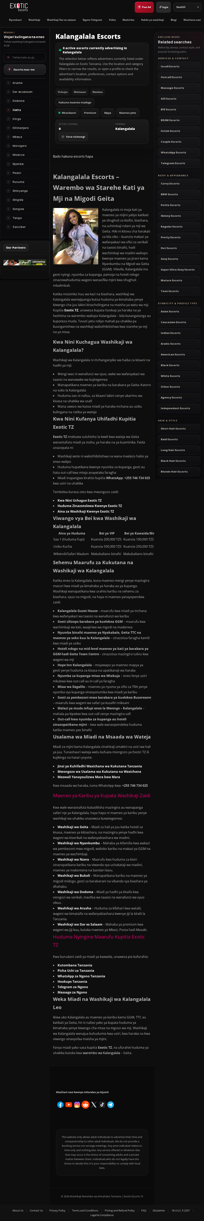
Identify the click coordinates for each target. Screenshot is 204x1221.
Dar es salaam (22, 92)
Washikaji (34, 20)
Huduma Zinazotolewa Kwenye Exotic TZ (90, 506)
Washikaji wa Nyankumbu (79, 843)
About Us (17, 1210)
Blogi (174, 20)
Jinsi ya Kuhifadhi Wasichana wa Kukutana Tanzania (100, 766)
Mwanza (19, 155)
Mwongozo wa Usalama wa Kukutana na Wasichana (99, 771)
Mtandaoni (69, 113)
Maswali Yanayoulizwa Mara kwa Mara (89, 777)
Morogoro (19, 146)
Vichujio (63, 92)
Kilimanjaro (21, 128)
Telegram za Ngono (73, 987)
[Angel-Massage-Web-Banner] (24, 264)
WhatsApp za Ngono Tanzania (81, 976)
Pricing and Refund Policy (120, 1210)
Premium (90, 113)
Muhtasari (80, 92)
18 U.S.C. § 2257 (181, 1210)
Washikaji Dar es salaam (61, 20)
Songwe (18, 209)
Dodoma (19, 101)
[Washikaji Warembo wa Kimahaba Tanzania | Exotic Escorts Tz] (18, 7)
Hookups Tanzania (72, 981)
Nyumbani (15, 20)
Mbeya (17, 137)
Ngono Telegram (92, 20)
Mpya (107, 113)
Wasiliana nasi (192, 20)
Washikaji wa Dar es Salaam (80, 924)
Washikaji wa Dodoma (75, 892)
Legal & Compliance (102, 1215)
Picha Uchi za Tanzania (76, 970)
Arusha (18, 83)
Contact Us (36, 1210)
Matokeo (97, 92)
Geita (17, 110)
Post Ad (144, 7)
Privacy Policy (57, 1210)
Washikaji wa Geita (73, 827)
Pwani (17, 173)
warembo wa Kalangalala (101, 1053)
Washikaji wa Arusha (74, 908)
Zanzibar (19, 227)
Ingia (165, 7)
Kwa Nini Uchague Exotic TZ (80, 500)
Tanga (17, 218)
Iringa (17, 119)
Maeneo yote (127, 113)
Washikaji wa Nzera (73, 859)
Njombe (18, 164)
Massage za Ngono (72, 992)
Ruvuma (18, 182)
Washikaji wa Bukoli (74, 875)
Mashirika (128, 20)
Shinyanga (20, 191)
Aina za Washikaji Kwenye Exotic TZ (86, 511)
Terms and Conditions (85, 1210)
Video (112, 20)
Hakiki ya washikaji (152, 20)
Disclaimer (159, 1210)
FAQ (143, 1210)
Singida (18, 200)
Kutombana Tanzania (75, 965)
